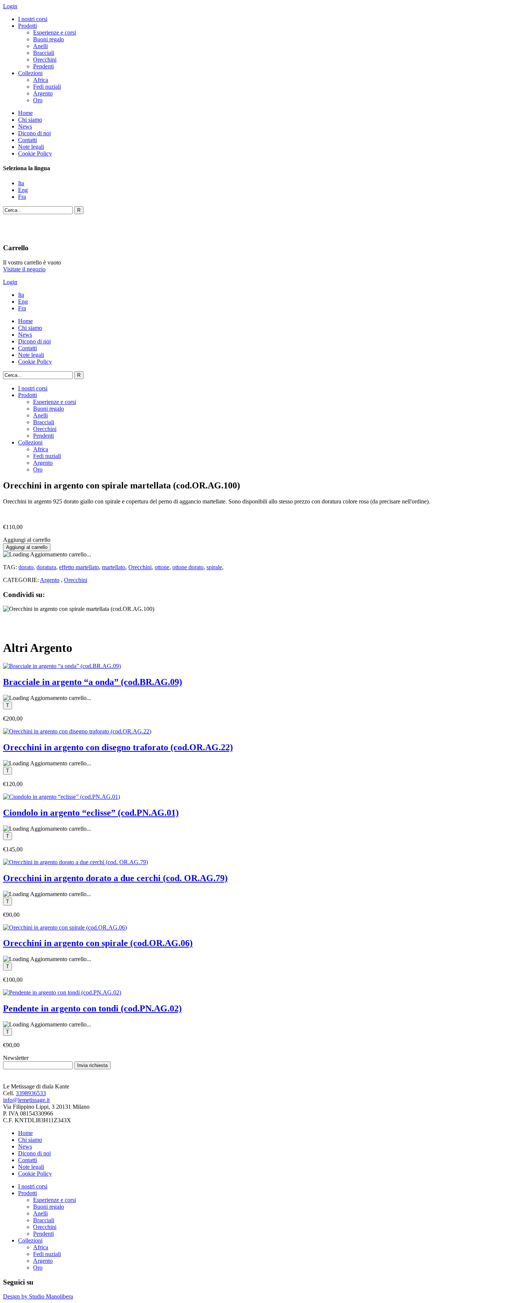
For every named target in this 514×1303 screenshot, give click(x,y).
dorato (25, 567)
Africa (40, 80)
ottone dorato (188, 567)
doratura (46, 567)
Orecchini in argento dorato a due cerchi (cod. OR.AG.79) (115, 878)
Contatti (27, 140)
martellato (113, 567)
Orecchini (44, 59)
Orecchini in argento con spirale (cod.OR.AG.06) (98, 943)
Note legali (31, 147)
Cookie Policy (35, 153)
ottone (162, 567)
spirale (214, 567)
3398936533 (31, 1093)
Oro (38, 100)
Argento (43, 93)
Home (25, 113)
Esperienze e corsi (54, 32)
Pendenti (43, 66)
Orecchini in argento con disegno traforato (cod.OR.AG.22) (118, 747)
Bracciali (43, 53)
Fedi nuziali (47, 86)
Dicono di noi (34, 133)
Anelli (40, 46)
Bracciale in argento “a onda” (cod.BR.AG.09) (92, 682)
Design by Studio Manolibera (38, 1296)
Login (10, 6)
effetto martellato (79, 567)
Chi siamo (30, 119)
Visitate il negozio (24, 269)
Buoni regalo (48, 39)
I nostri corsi (32, 19)
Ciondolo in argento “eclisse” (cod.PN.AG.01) (91, 813)
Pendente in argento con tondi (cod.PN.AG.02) (92, 1008)
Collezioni (30, 73)
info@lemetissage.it (26, 1100)
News (25, 126)
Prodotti (27, 26)
